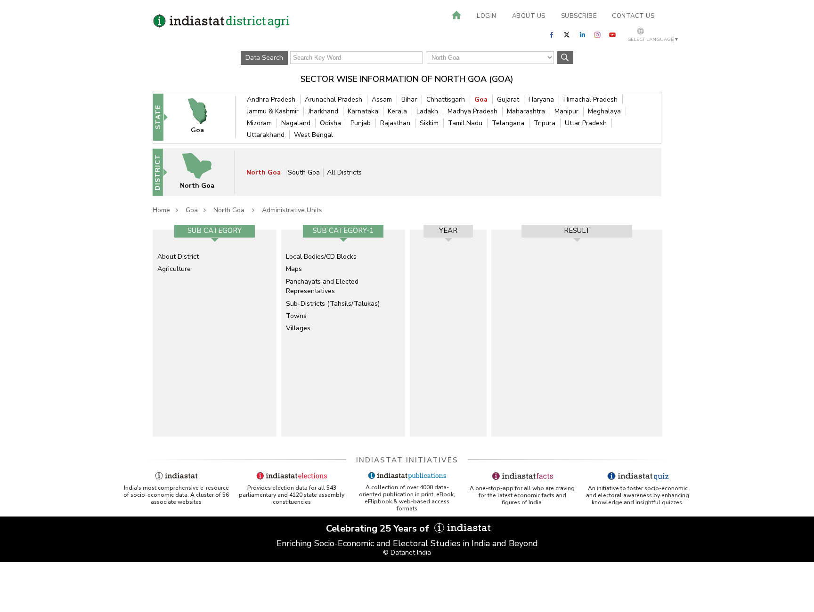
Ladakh (427, 111)
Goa (481, 99)
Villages (298, 328)
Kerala (397, 111)
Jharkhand (323, 111)
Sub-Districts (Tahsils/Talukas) (333, 303)
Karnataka (363, 111)
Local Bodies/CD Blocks (321, 256)
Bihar (409, 99)
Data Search (264, 57)
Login (487, 16)
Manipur (566, 111)
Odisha (330, 123)
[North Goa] (203, 171)
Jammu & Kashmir (273, 111)
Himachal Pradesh (590, 99)
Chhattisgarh (445, 99)
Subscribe (579, 16)
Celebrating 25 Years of (378, 528)
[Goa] (203, 116)
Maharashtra (526, 111)
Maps (294, 268)
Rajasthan (395, 123)
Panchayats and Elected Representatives (322, 286)
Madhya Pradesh (472, 111)
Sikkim (429, 123)
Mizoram (259, 123)
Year (448, 230)
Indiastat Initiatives (407, 460)
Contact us (633, 16)
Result (577, 230)
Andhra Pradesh (271, 99)
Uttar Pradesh (586, 123)
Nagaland (295, 123)
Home (161, 210)
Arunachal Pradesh (333, 99)
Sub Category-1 (343, 230)
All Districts (344, 172)
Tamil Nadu (465, 123)
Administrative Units (292, 210)
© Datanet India (407, 552)
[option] (215, 333)
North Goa (264, 172)
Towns (296, 315)
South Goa (304, 172)
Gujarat (508, 99)
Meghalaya (604, 111)
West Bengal (313, 134)
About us (528, 16)
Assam (382, 99)
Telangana (508, 123)
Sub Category (214, 230)
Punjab (360, 123)
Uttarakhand (266, 134)
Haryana (541, 99)
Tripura (544, 123)
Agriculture (174, 268)
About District (178, 256)
